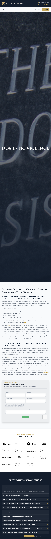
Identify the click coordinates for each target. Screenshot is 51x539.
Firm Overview (8, 9)
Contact (46, 9)
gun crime (26, 322)
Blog (39, 9)
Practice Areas (31, 9)
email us (45, 372)
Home (3, 9)
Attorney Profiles (19, 9)
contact (9, 325)
